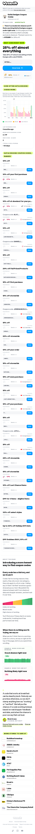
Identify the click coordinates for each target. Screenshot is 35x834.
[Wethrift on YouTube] (22, 831)
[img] (17, 109)
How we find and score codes (13, 724)
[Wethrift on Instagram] (17, 831)
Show (29, 169)
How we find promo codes (10, 824)
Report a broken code (26, 824)
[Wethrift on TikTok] (13, 831)
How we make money (19, 10)
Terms (20, 827)
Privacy (15, 827)
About (11, 821)
